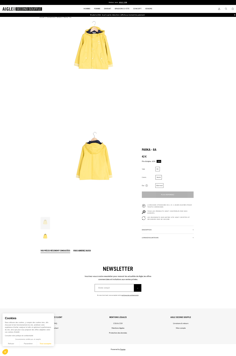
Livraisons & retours (180, 323)
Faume (122, 349)
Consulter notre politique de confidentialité (19, 336)
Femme (97, 9)
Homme (87, 9)
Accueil (42, 17)
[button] (5, 352)
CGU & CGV (118, 323)
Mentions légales (118, 317)
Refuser (11, 344)
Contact (55, 328)
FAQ (55, 323)
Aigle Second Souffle (180, 317)
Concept (137, 9)
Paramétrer (28, 344)
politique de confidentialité (130, 295)
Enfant (107, 9)
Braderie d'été (122, 9)
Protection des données (118, 333)
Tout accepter (45, 344)
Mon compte (181, 328)
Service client (55, 317)
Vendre (148, 9)
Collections (51, 17)
